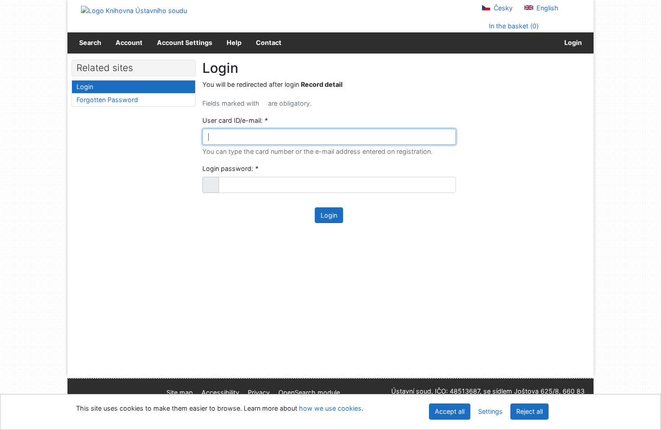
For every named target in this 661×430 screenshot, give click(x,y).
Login (572, 42)
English (546, 8)
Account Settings (184, 42)
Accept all (449, 411)
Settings (490, 411)
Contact (268, 42)
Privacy (259, 392)
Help (234, 42)
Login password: (230, 168)
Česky (502, 8)
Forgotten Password (107, 99)
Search (90, 42)
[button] (210, 185)
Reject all (529, 411)
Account (129, 42)
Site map (179, 392)
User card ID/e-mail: (235, 120)
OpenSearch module (309, 392)
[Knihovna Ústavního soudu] (134, 10)
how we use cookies (330, 408)
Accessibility (220, 392)
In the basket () (513, 26)
